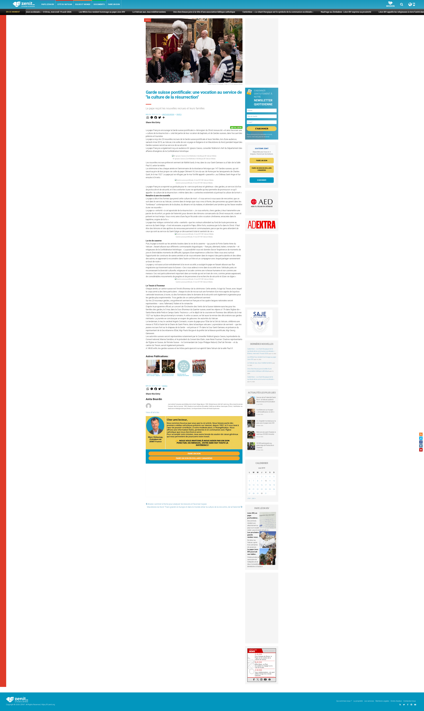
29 (257, 493)
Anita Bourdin (168, 114)
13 (249, 485)
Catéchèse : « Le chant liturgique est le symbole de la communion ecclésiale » (154, 12)
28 (253, 493)
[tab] (255, 651)
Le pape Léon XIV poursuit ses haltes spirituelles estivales (252, 554)
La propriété (358, 701)
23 (262, 489)
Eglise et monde (82, 4)
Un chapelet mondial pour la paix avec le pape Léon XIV (266, 422)
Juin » (254, 498)
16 (262, 485)
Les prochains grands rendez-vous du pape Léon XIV (253, 537)
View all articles (152, 412)
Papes (147, 20)
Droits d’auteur (396, 701)
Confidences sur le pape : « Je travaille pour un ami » (265, 411)
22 (257, 489)
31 (266, 493)
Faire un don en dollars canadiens (194, 458)
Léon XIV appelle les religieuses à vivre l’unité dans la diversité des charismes (291, 12)
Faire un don (114, 4)
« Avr (249, 498)
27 (249, 493)
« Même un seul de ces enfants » (348, 12)
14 (253, 485)
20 (249, 489)
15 (257, 485)
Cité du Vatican (64, 4)
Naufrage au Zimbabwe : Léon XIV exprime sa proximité (223, 12)
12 (274, 481)
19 (274, 485)
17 (266, 485)
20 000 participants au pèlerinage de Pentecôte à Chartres (265, 445)
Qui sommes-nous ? (344, 701)
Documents (99, 4)
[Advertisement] (194, 482)
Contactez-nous (409, 701)
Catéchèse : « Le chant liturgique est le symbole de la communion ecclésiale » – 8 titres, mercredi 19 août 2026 (261, 351)
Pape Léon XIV (47, 4)
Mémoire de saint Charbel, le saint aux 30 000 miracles (266, 433)
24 (266, 489)
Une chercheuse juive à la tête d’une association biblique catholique (81, 12)
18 (270, 485)
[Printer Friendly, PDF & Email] (236, 127)
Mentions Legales (382, 701)
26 (274, 489)
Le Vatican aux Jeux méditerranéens (26, 12)
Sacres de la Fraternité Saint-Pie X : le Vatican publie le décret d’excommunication (266, 399)
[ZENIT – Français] (26, 4)
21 (253, 489)
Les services (369, 701)
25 (270, 489)
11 (270, 481)
